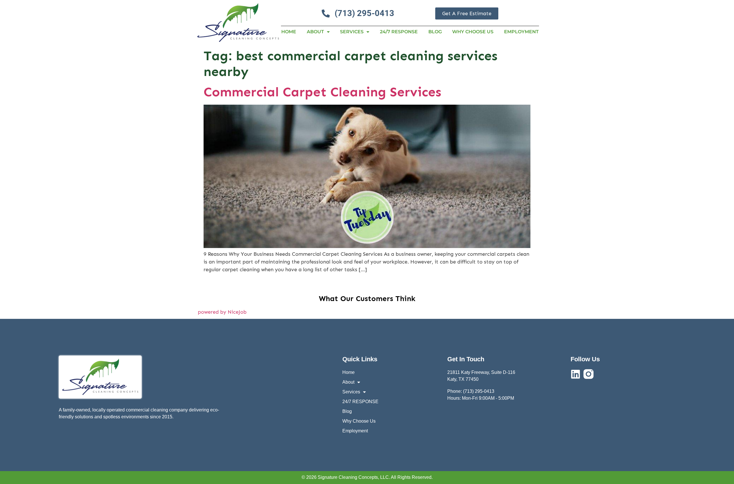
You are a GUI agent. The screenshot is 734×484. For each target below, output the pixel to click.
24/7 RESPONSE (399, 31)
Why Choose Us (472, 31)
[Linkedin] (576, 374)
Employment (521, 31)
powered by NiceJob (222, 312)
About (315, 31)
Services (352, 31)
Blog (435, 31)
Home (288, 31)
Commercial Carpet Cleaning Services (322, 92)
